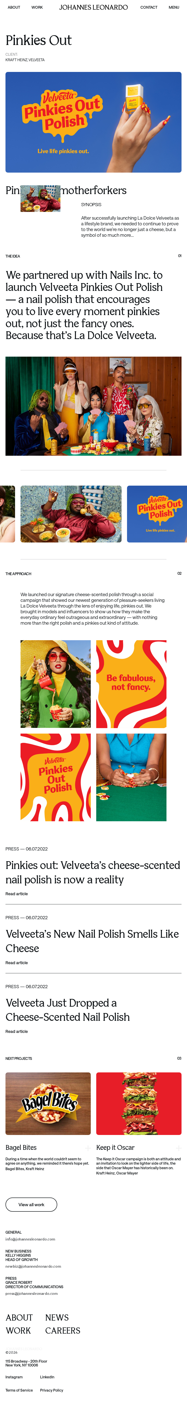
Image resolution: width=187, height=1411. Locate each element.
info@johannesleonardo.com (30, 1239)
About (14, 7)
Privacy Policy (51, 1390)
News (56, 1318)
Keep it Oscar (115, 1148)
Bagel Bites (20, 1148)
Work (37, 7)
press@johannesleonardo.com (31, 1293)
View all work (31, 1204)
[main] (93, 603)
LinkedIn (47, 1377)
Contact (148, 7)
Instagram (14, 1377)
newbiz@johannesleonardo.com (33, 1266)
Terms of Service (19, 1390)
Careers (62, 1331)
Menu (174, 7)
